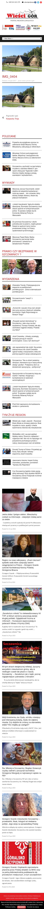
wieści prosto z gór (28, 81)
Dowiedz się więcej (33, 907)
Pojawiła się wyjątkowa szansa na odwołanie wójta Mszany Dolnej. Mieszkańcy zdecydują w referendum (26, 144)
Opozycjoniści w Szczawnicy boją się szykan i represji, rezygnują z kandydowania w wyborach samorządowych (26, 376)
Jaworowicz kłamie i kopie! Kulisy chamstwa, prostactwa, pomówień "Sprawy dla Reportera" (25, 462)
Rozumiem (21, 907)
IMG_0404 (9, 76)
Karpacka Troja (12, 118)
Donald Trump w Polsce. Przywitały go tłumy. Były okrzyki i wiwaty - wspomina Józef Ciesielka (27, 451)
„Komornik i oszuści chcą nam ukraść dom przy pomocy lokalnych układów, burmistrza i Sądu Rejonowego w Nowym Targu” (26, 311)
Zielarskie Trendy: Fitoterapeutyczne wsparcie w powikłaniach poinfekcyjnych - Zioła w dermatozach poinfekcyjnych (26, 288)
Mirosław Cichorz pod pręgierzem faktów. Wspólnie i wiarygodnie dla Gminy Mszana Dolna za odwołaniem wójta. (26, 156)
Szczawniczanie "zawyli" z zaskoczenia (22, 299)
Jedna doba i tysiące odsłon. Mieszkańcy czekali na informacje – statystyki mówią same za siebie (21, 517)
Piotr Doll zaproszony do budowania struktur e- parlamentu (26, 405)
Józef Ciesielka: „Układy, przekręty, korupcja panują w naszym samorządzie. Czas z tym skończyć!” (26, 338)
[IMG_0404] (22, 58)
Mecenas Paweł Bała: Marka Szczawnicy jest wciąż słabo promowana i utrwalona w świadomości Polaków (23, 240)
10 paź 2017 (12, 81)
